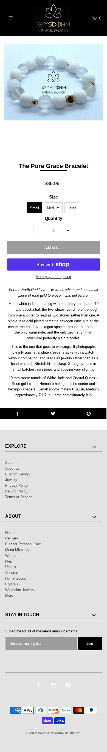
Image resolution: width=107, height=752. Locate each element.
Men (8, 561)
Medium (53, 208)
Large (71, 208)
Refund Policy (16, 491)
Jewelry (11, 480)
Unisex (10, 567)
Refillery (11, 538)
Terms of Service (18, 497)
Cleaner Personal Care (23, 544)
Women (11, 555)
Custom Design (17, 474)
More (9, 595)
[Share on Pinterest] (88, 413)
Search (10, 463)
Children (11, 573)
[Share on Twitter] (53, 413)
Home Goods (15, 578)
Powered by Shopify (66, 732)
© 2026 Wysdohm (37, 732)
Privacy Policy (16, 485)
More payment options (53, 277)
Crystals (11, 584)
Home (10, 533)
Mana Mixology (17, 550)
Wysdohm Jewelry (19, 590)
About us (12, 468)
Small (34, 208)
